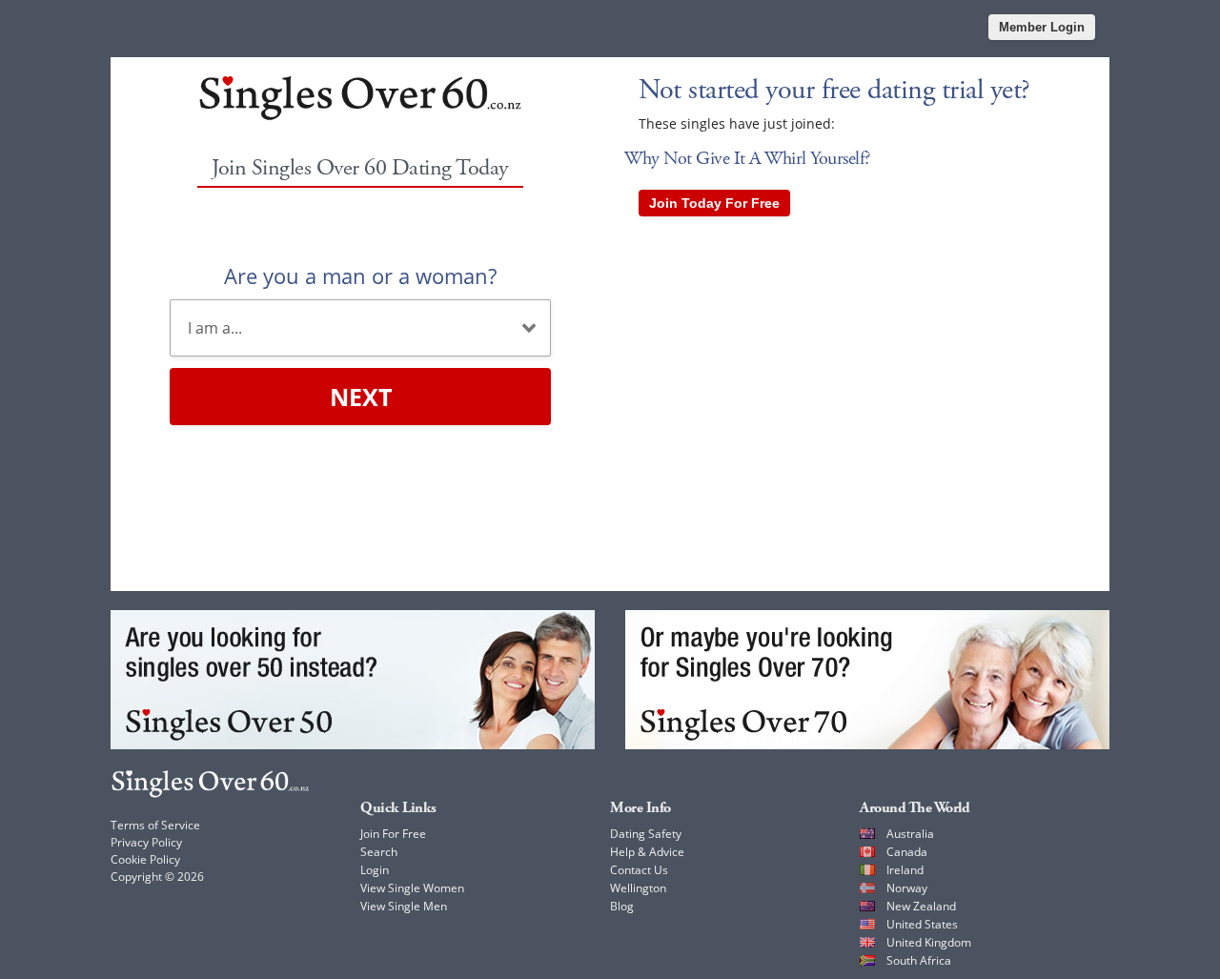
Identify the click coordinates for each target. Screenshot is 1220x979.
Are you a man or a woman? (360, 275)
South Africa (918, 960)
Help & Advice (647, 852)
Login (374, 870)
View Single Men (403, 906)
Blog (622, 906)
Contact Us (639, 870)
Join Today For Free (714, 203)
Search (378, 852)
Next (361, 396)
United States (922, 924)
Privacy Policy (146, 842)
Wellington (638, 888)
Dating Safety (645, 834)
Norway (906, 888)
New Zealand (921, 906)
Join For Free (393, 834)
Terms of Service (155, 825)
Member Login (1042, 27)
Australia (910, 834)
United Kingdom (928, 942)
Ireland (905, 870)
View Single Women (412, 888)
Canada (906, 852)
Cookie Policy (145, 859)
